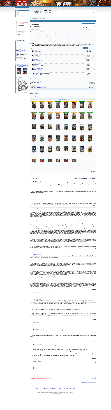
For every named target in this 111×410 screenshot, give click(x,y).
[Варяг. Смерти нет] (66, 129)
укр (43, 388)
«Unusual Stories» (19, 59)
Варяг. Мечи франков (36, 68)
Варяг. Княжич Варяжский (37, 69)
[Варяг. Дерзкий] (90, 129)
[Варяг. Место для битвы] (58, 118)
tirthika (34, 282)
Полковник (35, 361)
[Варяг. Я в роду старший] (34, 151)
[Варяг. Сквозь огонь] (82, 140)
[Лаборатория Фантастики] (38, 11)
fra (41, 388)
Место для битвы (36, 51)
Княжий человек (37, 74)
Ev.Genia (17, 79)
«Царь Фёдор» (38, 83)
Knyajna (34, 299)
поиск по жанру (84, 12)
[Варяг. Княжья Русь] (66, 107)
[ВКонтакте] (91, 171)
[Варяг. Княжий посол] (90, 118)
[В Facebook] (93, 171)
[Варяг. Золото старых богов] (34, 118)
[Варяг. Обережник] (82, 107)
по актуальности (80, 178)
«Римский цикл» (38, 86)
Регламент (47, 388)
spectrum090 (35, 208)
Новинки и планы (21, 23)
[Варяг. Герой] (82, 118)
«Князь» (38, 82)
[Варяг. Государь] (90, 107)
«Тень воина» (39, 87)
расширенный (91, 12)
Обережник (36, 73)
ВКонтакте (63, 388)
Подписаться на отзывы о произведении (89, 382)
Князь (34, 52)
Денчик (34, 322)
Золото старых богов (36, 60)
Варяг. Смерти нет (36, 63)
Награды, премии (21, 25)
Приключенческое (46, 34)
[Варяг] (50, 118)
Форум (19, 34)
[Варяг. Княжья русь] (58, 140)
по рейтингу (89, 178)
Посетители (20, 30)
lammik (34, 190)
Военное (51, 34)
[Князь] (50, 161)
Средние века (42, 36)
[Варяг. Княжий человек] (42, 118)
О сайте (37, 388)
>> (22, 90)
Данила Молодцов (37, 72)
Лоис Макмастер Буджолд (21, 65)
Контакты (53, 388)
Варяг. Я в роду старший (37, 65)
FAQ (50, 388)
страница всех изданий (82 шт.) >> (35, 168)
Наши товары (72, 388)
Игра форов (21, 66)
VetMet (34, 262)
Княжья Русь (35, 56)
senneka (34, 254)
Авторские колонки (21, 32)
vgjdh (33, 329)
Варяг (34, 50)
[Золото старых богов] (90, 140)
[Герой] (34, 107)
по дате (85, 178)
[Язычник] (42, 107)
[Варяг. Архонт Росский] (82, 151)
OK (27, 16)
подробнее (88, 29)
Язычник (34, 55)
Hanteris (34, 292)
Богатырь (34, 59)
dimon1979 (34, 344)
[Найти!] (95, 11)
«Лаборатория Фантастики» (57, 393)
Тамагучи (34, 181)
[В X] (94, 171)
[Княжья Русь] (50, 107)
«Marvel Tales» (24, 59)
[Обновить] (27, 66)
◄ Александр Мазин (34, 18)
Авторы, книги (25, 21)
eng (40, 388)
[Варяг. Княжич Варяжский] (74, 151)
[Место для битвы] (58, 161)
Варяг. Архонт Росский (37, 70)
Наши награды (58, 388)
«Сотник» (38, 81)
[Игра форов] (25, 74)
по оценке (94, 178)
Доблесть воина (35, 61)
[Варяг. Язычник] (74, 107)
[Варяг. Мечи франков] (50, 151)
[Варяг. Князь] (74, 118)
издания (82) (42, 18)
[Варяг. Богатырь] (58, 107)
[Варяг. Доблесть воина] (66, 118)
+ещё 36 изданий (63, 99)
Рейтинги (19, 27)
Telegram (67, 388)
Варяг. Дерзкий (35, 64)
